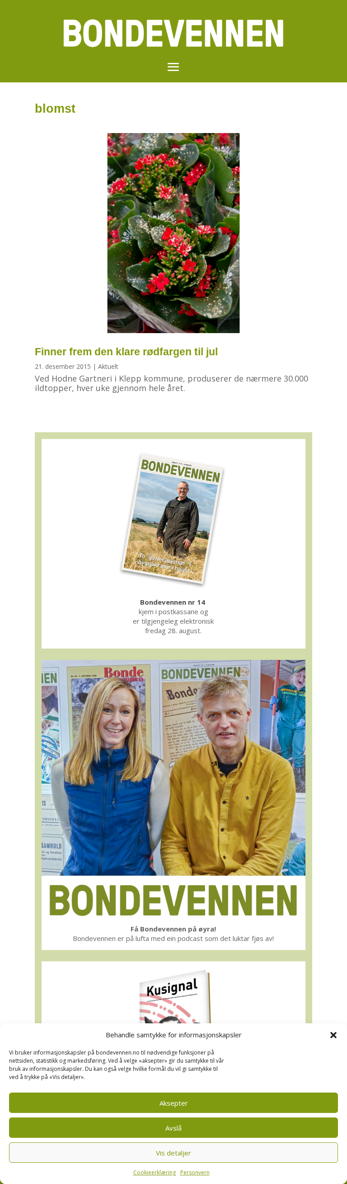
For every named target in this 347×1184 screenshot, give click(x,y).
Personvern (195, 1172)
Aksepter (173, 1103)
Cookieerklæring (154, 1172)
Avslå (173, 1127)
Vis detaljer (173, 1152)
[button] (333, 1035)
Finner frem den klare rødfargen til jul (126, 352)
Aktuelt (108, 366)
